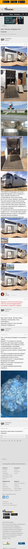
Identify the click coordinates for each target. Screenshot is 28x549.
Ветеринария (18, 488)
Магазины (17, 471)
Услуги (4, 483)
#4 (26, 334)
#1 (26, 44)
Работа (5, 485)
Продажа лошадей (8, 490)
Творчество (17, 490)
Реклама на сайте (8, 503)
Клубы (16, 469)
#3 (26, 315)
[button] (2, 14)
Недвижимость (7, 488)
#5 (26, 428)
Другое (5, 478)
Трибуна (16, 485)
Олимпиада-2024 (7, 475)
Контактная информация (10, 505)
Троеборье (5, 473)
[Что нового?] (23, 14)
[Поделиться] (25, 44)
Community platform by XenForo (14, 463)
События (16, 486)
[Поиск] (26, 14)
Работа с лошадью (19, 483)
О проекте (5, 501)
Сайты (16, 473)
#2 (26, 299)
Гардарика (4, 34)
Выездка (5, 469)
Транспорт (5, 486)
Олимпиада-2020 (7, 477)
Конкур (5, 471)
